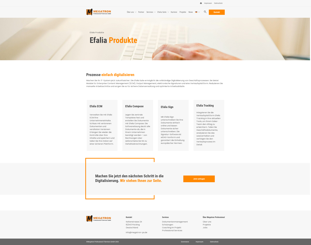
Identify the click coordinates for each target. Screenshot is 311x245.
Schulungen (167, 224)
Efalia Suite (161, 12)
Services (150, 12)
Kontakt (217, 12)
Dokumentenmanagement (175, 221)
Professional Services (172, 230)
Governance (185, 242)
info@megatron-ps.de (136, 232)
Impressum (208, 3)
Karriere (174, 12)
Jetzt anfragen (199, 179)
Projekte (183, 12)
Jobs (205, 227)
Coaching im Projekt (171, 227)
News (191, 12)
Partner (141, 12)
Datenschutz (218, 3)
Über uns (130, 12)
